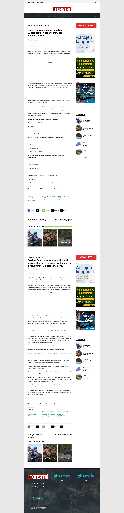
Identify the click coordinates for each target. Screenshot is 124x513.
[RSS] (94, 2)
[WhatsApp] (34, 46)
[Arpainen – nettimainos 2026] (85, 77)
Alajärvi (34, 242)
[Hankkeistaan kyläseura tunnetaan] (79, 152)
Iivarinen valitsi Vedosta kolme (48, 196)
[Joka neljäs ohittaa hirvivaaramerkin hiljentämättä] (65, 237)
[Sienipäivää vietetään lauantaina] (50, 237)
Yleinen (84, 150)
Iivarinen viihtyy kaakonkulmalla (63, 196)
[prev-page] (28, 248)
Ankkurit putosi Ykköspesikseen (35, 244)
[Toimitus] (29, 40)
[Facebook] (91, 2)
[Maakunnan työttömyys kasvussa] (79, 144)
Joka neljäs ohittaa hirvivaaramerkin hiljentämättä (65, 244)
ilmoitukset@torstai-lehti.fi (38, 499)
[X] (95, 2)
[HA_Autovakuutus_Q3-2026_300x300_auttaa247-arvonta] (85, 102)
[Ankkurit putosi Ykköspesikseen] (35, 237)
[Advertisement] (50, 73)
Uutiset (47, 25)
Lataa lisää (86, 157)
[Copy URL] (37, 46)
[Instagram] (92, 2)
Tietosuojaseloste (38, 493)
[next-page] (30, 248)
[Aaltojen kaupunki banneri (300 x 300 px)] (85, 52)
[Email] (40, 46)
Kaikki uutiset (40, 25)
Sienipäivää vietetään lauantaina (50, 244)
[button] (94, 16)
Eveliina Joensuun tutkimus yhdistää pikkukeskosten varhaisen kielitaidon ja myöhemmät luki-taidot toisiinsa (63, 221)
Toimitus (32, 40)
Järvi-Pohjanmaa (32, 25)
